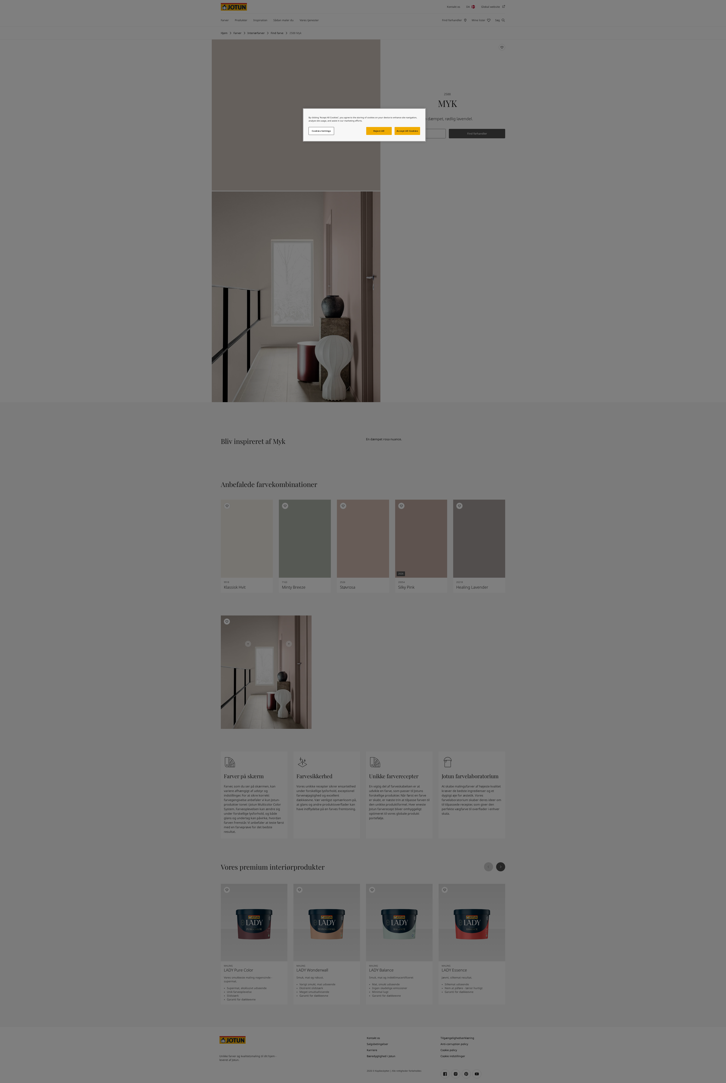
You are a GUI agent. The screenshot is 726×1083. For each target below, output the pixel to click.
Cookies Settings (321, 130)
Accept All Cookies (407, 130)
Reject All (378, 130)
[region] (364, 125)
